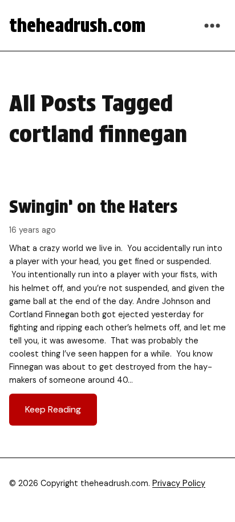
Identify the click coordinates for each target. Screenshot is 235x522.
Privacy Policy (178, 483)
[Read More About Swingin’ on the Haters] (117, 310)
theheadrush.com (77, 25)
